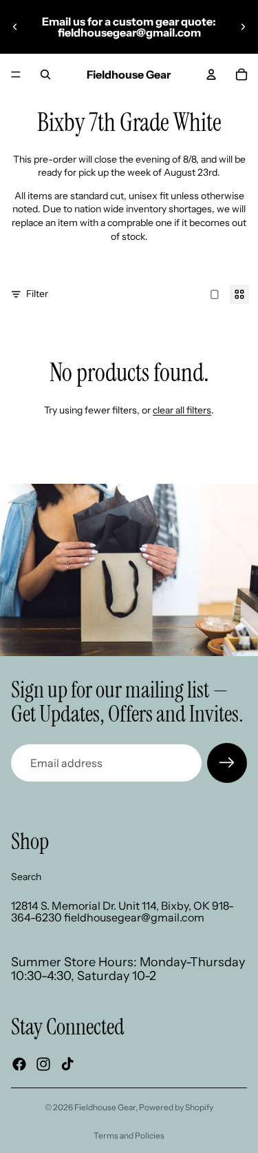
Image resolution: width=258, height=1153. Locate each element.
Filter (37, 293)
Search (26, 876)
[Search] (45, 74)
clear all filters (182, 410)
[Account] (211, 74)
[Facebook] (19, 1064)
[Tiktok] (67, 1064)
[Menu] (16, 74)
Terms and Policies (129, 1135)
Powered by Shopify (176, 1107)
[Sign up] (227, 763)
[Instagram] (43, 1064)
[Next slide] (243, 27)
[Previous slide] (15, 27)
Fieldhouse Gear (105, 1107)
